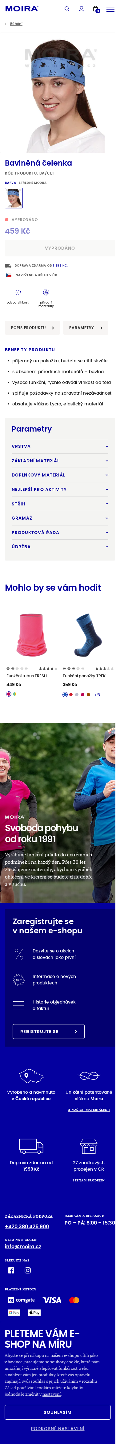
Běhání (16, 24)
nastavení (51, 1394)
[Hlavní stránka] (22, 8)
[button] (113, 93)
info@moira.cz (23, 1246)
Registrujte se (39, 1031)
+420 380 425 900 (27, 1226)
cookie (72, 1362)
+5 (97, 695)
